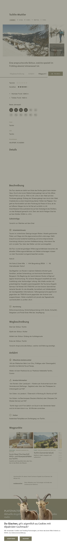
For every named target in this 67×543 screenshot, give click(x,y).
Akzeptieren (11, 538)
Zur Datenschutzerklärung (17, 533)
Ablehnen (26, 538)
